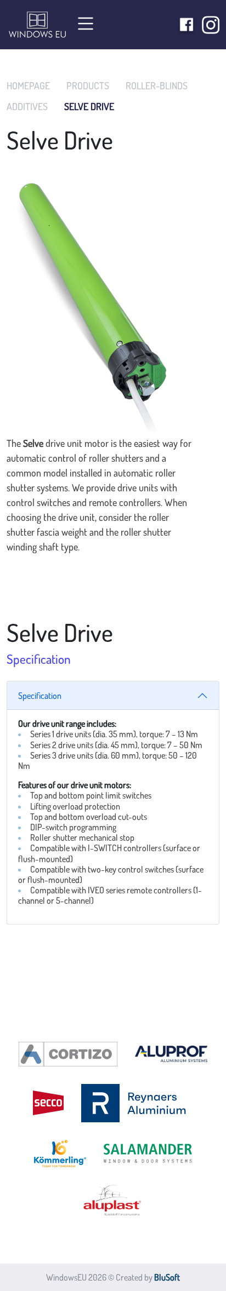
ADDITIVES (27, 106)
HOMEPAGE (28, 85)
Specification (39, 695)
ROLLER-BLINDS (157, 85)
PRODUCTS (87, 85)
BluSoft (167, 1277)
